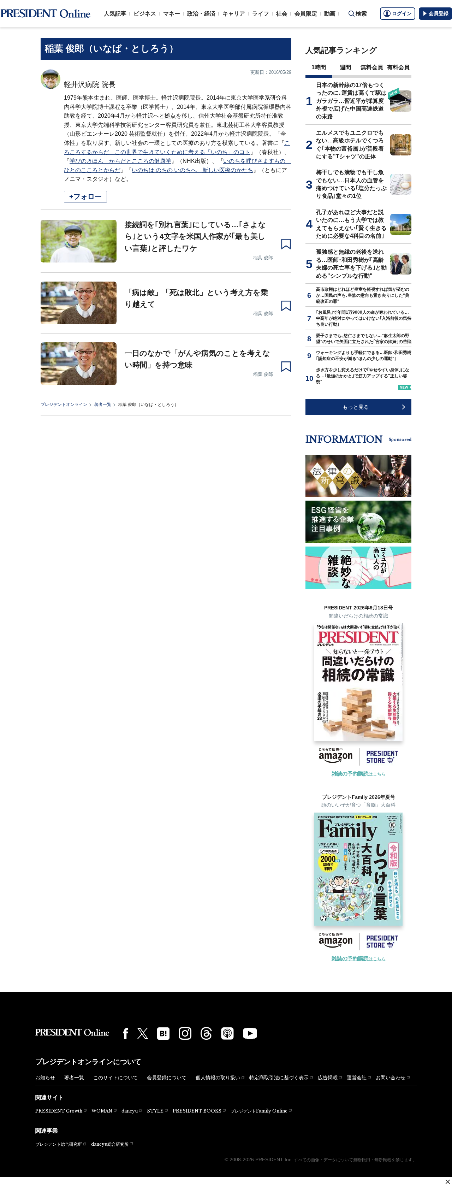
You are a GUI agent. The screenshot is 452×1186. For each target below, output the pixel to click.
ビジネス (144, 14)
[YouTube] (250, 1033)
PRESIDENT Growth (58, 1111)
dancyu (129, 1111)
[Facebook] (125, 1033)
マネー (171, 14)
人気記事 (115, 14)
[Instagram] (185, 1033)
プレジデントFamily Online (259, 1111)
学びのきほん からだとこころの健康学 (120, 161)
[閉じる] (448, 1182)
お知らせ (45, 1077)
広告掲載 (328, 1077)
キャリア (233, 14)
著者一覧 (102, 404)
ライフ (260, 14)
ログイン (402, 13)
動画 (329, 14)
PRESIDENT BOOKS (197, 1111)
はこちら (359, 774)
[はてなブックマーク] (163, 1033)
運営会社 (357, 1077)
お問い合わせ (390, 1077)
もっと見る (356, 407)
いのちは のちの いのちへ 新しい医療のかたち (192, 170)
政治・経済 (201, 14)
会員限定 (306, 14)
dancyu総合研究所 (110, 1144)
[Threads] (206, 1033)
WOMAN (101, 1111)
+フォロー (85, 196)
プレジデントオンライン (64, 404)
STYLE (155, 1111)
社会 (281, 14)
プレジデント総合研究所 (58, 1144)
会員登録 (438, 13)
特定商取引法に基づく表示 (279, 1077)
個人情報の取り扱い (218, 1077)
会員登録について (166, 1077)
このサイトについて (115, 1077)
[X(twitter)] (142, 1033)
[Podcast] (227, 1033)
